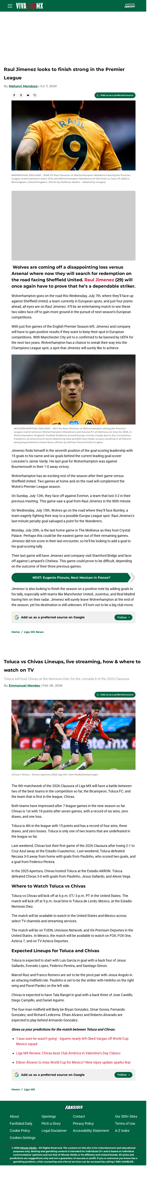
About (14, 1116)
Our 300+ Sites (126, 1116)
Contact (79, 1116)
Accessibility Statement (91, 1131)
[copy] (35, 95)
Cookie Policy (20, 1131)
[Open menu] (10, 5)
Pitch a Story (51, 1123)
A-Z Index (122, 1131)
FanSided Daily (21, 1123)
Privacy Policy (83, 1123)
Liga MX (29, 1089)
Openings (49, 1116)
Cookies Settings (22, 1138)
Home (15, 632)
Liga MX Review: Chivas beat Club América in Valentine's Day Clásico (68, 1053)
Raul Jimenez (99, 279)
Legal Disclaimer (54, 1131)
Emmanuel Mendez (24, 685)
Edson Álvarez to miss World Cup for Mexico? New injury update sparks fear (73, 1062)
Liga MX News (33, 632)
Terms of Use (125, 1123)
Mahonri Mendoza (23, 86)
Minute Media (28, 1147)
